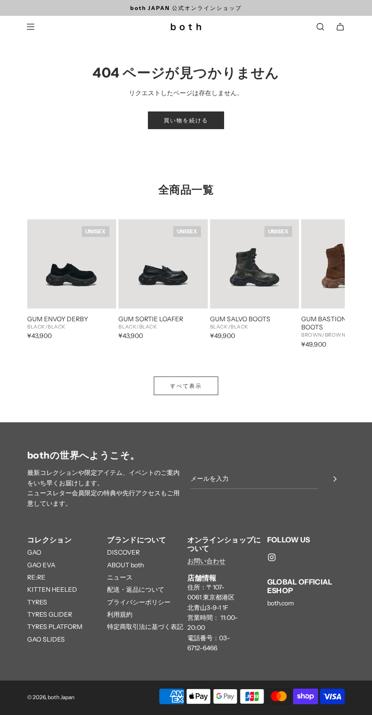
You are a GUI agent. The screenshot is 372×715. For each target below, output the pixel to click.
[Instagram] (272, 557)
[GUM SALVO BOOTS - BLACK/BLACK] (254, 263)
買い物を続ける (186, 120)
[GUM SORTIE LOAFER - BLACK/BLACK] (162, 263)
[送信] (335, 479)
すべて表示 (186, 385)
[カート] (340, 27)
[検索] (320, 27)
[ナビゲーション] (30, 27)
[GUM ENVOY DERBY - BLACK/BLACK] (71, 263)
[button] (44, 285)
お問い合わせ (206, 561)
